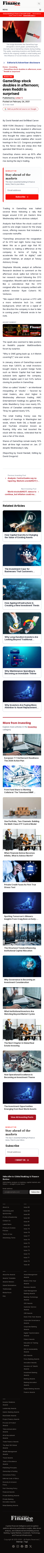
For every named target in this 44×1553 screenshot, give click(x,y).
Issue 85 (27, 1207)
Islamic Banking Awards (11, 1412)
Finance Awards (29, 1392)
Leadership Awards (9, 1408)
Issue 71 (26, 1257)
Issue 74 (27, 1247)
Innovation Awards (30, 1362)
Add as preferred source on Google (21, 109)
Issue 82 (27, 1218)
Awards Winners (8, 1282)
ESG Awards (28, 1355)
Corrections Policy (9, 1475)
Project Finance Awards (11, 1419)
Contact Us (6, 1221)
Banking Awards (29, 1379)
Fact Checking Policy (10, 1488)
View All (26, 1265)
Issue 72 (27, 1254)
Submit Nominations (9, 1285)
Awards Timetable (9, 1278)
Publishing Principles (10, 1468)
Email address (8, 1188)
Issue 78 (27, 1232)
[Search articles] (39, 3)
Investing (13, 67)
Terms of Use (7, 1234)
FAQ (4, 1296)
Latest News (7, 1224)
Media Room (7, 1292)
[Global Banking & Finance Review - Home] (12, 3)
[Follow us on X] (30, 1546)
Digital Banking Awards (32, 1389)
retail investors (33, 366)
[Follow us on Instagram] (17, 1546)
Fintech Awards (29, 1339)
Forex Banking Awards (31, 1359)
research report (14, 277)
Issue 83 (27, 1214)
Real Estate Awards (9, 1415)
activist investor (11, 291)
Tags (26, 1542)
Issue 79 (27, 1229)
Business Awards (30, 1287)
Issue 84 (27, 1211)
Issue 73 (27, 1250)
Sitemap (19, 1542)
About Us (6, 1207)
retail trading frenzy (19, 416)
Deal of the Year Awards (32, 1317)
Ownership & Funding (10, 1471)
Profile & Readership (10, 1217)
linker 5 (19, 98)
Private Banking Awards (11, 1495)
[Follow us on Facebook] (22, 1546)
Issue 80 (27, 1225)
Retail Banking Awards (10, 1505)
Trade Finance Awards (11, 1442)
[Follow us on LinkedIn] (26, 1546)
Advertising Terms (9, 1238)
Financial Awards (9, 1492)
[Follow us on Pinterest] (13, 1546)
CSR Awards (28, 1313)
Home (5, 67)
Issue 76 (27, 1239)
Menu (5, 10)
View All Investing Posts (22, 1117)
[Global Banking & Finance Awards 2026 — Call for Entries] (22, 330)
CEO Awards (28, 1303)
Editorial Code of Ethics (11, 1478)
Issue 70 (27, 1261)
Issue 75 (27, 1243)
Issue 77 (27, 1236)
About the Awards (9, 1274)
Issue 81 (26, 1221)
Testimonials (7, 1289)
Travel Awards (8, 1458)
